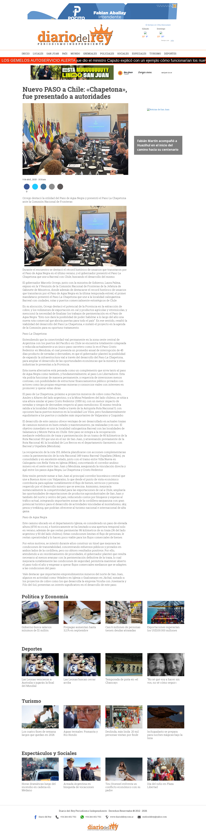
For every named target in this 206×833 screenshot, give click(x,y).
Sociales (123, 53)
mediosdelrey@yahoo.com (154, 816)
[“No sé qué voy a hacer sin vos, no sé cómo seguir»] (165, 664)
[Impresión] (60, 188)
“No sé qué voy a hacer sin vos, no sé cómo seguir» (163, 681)
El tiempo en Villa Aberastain (158, 25)
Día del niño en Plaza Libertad (160, 785)
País (64, 53)
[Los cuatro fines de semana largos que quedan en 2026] (40, 716)
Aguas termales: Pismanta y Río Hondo (81, 733)
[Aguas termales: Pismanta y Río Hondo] (82, 716)
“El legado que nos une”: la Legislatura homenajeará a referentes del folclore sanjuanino (157, 143)
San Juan (53, 53)
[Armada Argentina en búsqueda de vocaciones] (82, 769)
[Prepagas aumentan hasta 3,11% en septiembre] (82, 612)
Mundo (75, 53)
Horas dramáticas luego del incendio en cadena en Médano (39, 787)
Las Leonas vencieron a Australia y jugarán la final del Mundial (38, 682)
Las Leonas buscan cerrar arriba (80, 681)
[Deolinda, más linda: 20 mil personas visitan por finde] (123, 716)
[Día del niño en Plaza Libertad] (165, 769)
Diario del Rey (44, 816)
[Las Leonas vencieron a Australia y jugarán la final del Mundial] (40, 664)
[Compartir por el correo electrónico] (52, 188)
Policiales (107, 53)
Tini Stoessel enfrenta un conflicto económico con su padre (122, 787)
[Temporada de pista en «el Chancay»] (123, 664)
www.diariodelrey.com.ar (121, 816)
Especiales (139, 53)
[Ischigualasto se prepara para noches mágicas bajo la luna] (165, 716)
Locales (38, 53)
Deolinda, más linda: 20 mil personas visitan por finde (122, 733)
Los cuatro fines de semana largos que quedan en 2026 (39, 733)
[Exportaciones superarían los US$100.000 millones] (165, 612)
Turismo (155, 53)
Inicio (26, 53)
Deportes (170, 53)
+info (172, 40)
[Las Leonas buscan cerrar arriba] (82, 664)
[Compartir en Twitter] (35, 188)
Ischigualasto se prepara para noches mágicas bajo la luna (165, 735)
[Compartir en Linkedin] (43, 188)
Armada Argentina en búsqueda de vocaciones (79, 785)
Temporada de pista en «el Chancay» (121, 681)
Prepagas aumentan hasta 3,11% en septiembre (80, 628)
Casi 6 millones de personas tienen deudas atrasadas (122, 628)
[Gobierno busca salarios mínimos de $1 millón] (40, 612)
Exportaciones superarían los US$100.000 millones (163, 628)
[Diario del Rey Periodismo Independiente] (75, 35)
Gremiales (90, 53)
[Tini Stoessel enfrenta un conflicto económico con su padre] (123, 769)
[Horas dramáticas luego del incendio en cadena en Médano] (40, 769)
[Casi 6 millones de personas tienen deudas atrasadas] (123, 612)
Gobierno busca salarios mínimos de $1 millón (37, 628)
